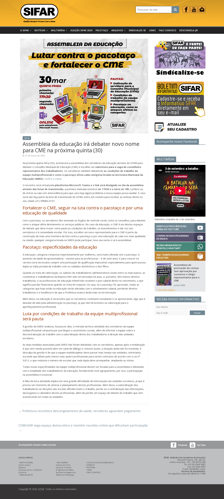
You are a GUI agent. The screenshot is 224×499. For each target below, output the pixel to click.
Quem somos (24, 465)
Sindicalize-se (137, 30)
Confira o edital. (53, 178)
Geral (26, 138)
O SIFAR (24, 30)
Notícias (39, 30)
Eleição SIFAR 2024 (81, 30)
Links (152, 30)
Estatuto (22, 467)
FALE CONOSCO (94, 472)
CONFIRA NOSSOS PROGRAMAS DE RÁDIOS (172, 237)
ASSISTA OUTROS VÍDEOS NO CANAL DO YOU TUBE (171, 227)
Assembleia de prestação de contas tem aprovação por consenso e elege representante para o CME (187, 272)
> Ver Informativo (166, 289)
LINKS (89, 470)
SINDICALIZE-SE (26, 475)
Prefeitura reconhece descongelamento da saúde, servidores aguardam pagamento (80, 411)
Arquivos (117, 30)
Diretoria (22, 472)
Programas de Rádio (65, 470)
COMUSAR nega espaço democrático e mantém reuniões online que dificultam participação (83, 427)
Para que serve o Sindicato (30, 470)
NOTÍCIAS (91, 467)
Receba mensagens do (66, 472)
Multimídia (58, 30)
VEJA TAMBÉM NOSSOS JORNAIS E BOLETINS (172, 256)
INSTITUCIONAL (26, 462)
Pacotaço (102, 30)
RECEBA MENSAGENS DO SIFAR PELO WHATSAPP (169, 247)
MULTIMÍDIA (62, 462)
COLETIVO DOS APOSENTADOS (100, 462)
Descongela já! (188, 30)
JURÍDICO (91, 465)
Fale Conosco (167, 30)
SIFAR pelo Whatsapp (65, 475)
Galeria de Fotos (63, 465)
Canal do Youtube (63, 467)
